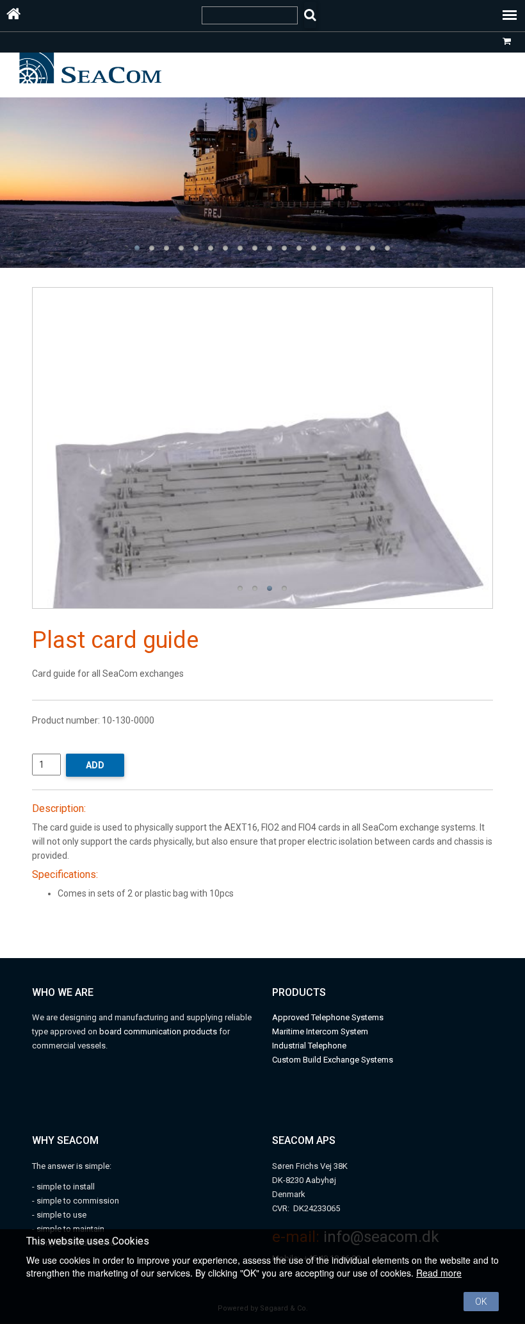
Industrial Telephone (309, 1045)
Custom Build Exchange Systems (332, 1059)
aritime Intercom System (323, 1031)
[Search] (310, 15)
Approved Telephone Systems (328, 1017)
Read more (439, 1272)
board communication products (159, 1031)
